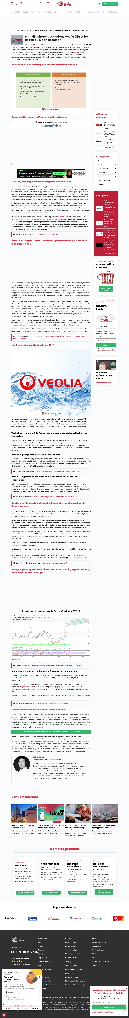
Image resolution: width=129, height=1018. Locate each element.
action (73, 288)
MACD (24, 689)
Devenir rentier (103, 172)
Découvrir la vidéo (103, 382)
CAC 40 (76, 52)
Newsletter (14, 5)
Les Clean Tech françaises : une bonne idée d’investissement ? (55, 497)
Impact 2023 (63, 217)
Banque (100, 161)
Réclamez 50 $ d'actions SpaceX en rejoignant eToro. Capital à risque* (109, 223)
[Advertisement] (51, 263)
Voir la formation (51, 892)
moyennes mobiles (27, 687)
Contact (95, 965)
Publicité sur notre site (100, 962)
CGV (94, 958)
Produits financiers (104, 180)
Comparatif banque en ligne (75, 985)
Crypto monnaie (103, 169)
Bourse (100, 165)
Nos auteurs (96, 946)
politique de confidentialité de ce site (103, 1012)
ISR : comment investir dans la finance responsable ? (61, 471)
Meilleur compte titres (73, 969)
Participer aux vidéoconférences (104, 891)
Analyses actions (44, 962)
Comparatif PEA (71, 965)
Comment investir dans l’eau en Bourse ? (47, 234)
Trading (100, 184)
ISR (99, 176)
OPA (64, 295)
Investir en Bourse (72, 942)
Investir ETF (69, 973)
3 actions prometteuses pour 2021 (54, 563)
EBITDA (15, 531)
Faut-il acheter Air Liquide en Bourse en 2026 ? (22, 826)
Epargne (41, 954)
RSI (67, 689)
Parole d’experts (44, 981)
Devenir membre (110, 4)
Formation (50, 5)
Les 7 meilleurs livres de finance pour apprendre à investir (104, 826)
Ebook (22, 5)
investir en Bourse (75, 57)
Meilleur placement (72, 954)
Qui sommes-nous (106, 289)
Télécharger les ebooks (25, 892)
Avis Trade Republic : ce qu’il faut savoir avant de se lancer (51, 826)
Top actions (42, 958)
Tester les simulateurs (77, 892)
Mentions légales (98, 950)
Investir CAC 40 (71, 958)
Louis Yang (33, 45)
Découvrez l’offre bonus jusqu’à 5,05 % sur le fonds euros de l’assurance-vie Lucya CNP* (110, 234)
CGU (94, 954)
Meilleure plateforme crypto (76, 981)
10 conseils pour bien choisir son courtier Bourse (50, 703)
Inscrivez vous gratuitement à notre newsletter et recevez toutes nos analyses (51, 732)
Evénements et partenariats (49, 985)
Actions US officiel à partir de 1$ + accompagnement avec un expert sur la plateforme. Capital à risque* (110, 245)
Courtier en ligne (71, 950)
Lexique (29, 5)
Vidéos (42, 5)
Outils (35, 5)
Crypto (41, 946)
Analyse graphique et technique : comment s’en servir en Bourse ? (57, 666)
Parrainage (42, 989)
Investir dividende (71, 977)
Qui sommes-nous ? (99, 942)
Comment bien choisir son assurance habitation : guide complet (76, 827)
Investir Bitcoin (70, 946)
